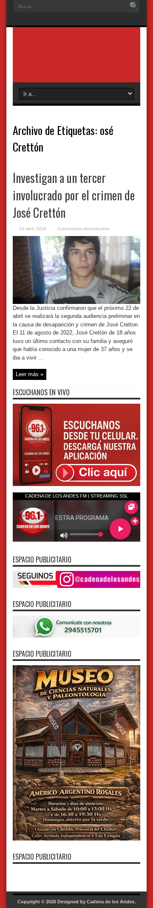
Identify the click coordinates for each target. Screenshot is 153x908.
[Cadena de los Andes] (76, 61)
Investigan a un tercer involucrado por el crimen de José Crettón (74, 195)
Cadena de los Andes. (111, 901)
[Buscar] (134, 6)
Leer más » (29, 374)
